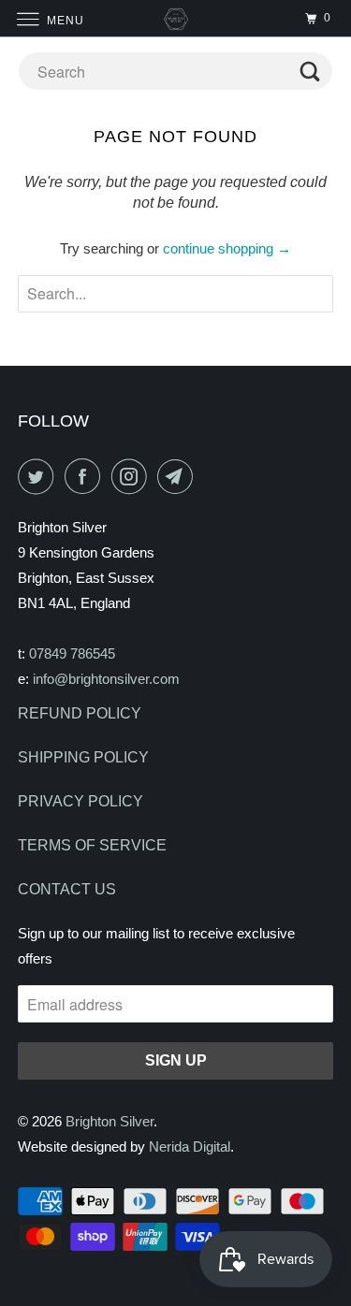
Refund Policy (79, 713)
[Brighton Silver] (176, 18)
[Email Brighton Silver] (178, 476)
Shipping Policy (83, 757)
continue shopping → (227, 248)
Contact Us (67, 889)
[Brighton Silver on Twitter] (39, 476)
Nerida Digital (189, 1146)
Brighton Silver (110, 1121)
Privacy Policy (80, 801)
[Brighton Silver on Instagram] (132, 476)
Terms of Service (92, 845)
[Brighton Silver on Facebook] (86, 476)
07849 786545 (72, 653)
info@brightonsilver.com (106, 679)
